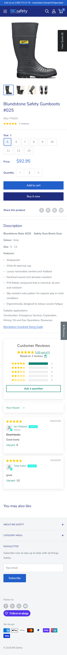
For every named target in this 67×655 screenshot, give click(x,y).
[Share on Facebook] (41, 209)
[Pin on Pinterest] (48, 209)
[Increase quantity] (38, 172)
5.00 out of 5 (42, 352)
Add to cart (34, 185)
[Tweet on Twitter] (54, 209)
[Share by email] (61, 209)
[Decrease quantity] (20, 172)
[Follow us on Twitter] (12, 606)
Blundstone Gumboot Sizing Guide (23, 327)
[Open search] (47, 11)
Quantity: (8, 172)
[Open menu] (5, 11)
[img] (14, 421)
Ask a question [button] (33, 388)
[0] (61, 11)
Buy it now (33, 196)
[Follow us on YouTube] (25, 606)
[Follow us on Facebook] (5, 606)
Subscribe (15, 578)
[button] (18, 363)
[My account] (53, 11)
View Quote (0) (62, 41)
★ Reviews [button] (64, 330)
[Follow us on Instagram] (18, 606)
